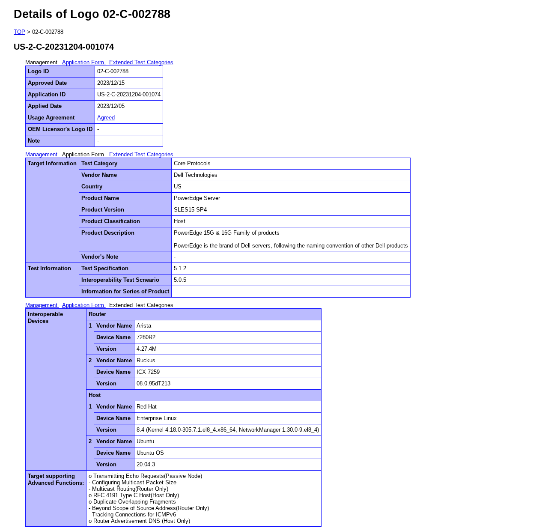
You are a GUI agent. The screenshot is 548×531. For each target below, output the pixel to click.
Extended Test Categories (141, 62)
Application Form (84, 62)
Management (42, 154)
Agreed (106, 117)
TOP (19, 32)
